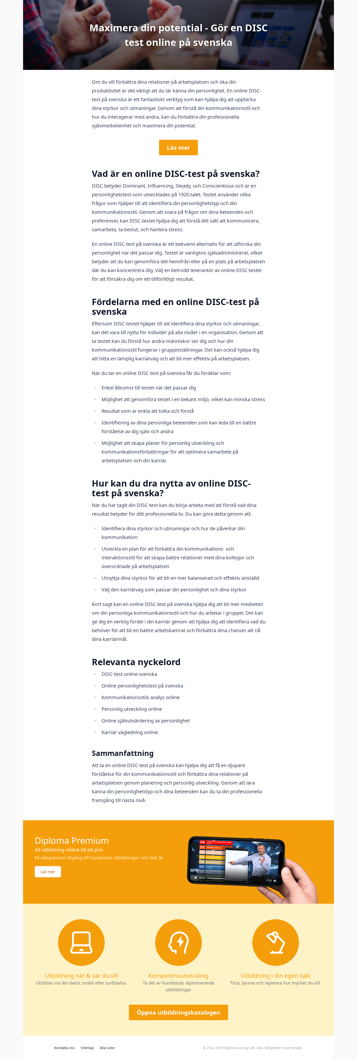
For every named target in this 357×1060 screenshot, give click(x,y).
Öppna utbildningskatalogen (178, 1012)
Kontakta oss (64, 1047)
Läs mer (178, 147)
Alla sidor (107, 1047)
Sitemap (87, 1047)
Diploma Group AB (239, 1047)
